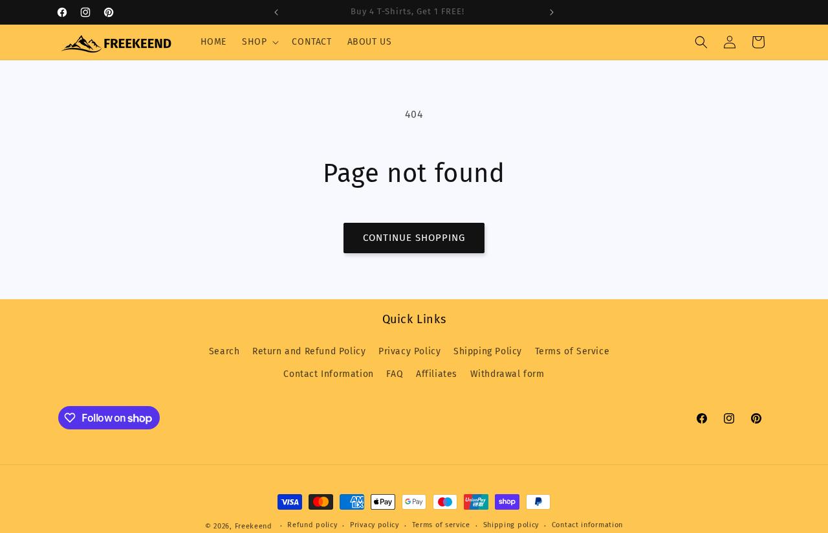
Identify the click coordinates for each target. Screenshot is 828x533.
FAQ (394, 374)
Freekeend (253, 526)
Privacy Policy (409, 351)
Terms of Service (572, 351)
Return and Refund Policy (308, 351)
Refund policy (312, 525)
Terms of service (441, 525)
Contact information (587, 525)
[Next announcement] (552, 12)
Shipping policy (511, 525)
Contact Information (328, 374)
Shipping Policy (487, 351)
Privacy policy (374, 525)
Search (224, 351)
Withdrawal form (507, 374)
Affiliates (436, 374)
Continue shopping (414, 238)
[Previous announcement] (276, 12)
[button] (259, 42)
